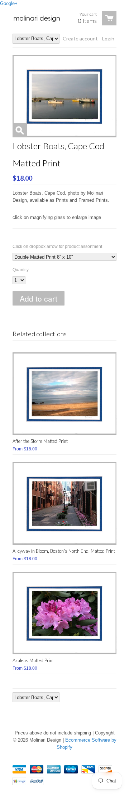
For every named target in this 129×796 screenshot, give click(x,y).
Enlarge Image (20, 130)
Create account (80, 38)
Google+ (9, 3)
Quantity (21, 269)
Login (108, 38)
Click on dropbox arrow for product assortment (57, 246)
